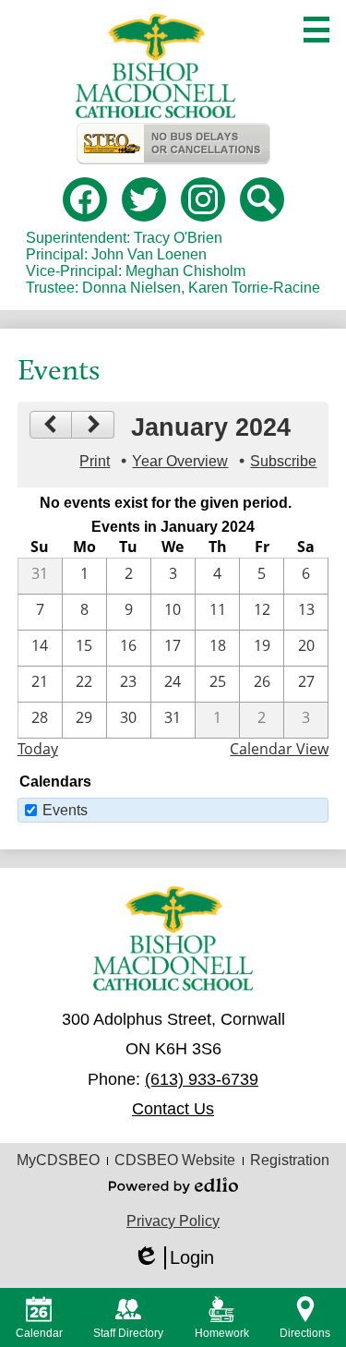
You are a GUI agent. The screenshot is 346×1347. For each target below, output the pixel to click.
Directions (305, 1333)
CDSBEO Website (174, 1160)
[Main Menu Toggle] (316, 29)
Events (65, 810)
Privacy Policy (173, 1221)
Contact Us (173, 1109)
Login (173, 1258)
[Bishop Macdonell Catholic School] (156, 66)
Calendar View (279, 749)
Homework (222, 1333)
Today (38, 749)
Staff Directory (128, 1333)
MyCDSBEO (58, 1160)
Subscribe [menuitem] (283, 461)
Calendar (39, 1333)
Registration (289, 1160)
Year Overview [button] (180, 461)
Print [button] (94, 461)
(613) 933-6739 (201, 1079)
